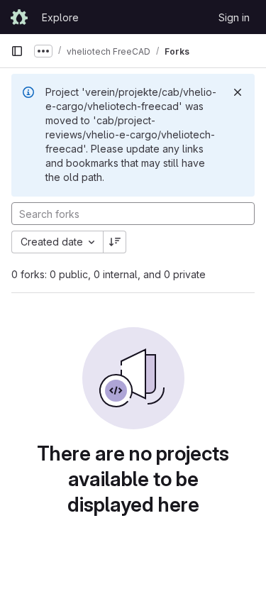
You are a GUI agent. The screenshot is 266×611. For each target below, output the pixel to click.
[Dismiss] (237, 92)
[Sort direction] (115, 242)
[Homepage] (19, 17)
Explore (60, 17)
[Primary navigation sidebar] (17, 51)
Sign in (234, 17)
